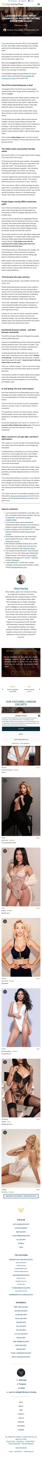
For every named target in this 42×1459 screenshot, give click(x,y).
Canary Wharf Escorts (21, 1291)
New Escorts (21, 1232)
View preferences (21, 740)
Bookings (21, 1426)
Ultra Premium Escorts (21, 1236)
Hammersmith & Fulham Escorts (21, 1295)
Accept (21, 729)
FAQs (21, 1247)
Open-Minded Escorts (21, 1341)
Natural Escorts (21, 1311)
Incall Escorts (21, 1318)
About (21, 1406)
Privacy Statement (24, 743)
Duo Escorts (21, 1330)
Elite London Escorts (21, 1224)
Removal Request (28, 1443)
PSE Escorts (21, 1349)
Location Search (21, 1228)
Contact (21, 1414)
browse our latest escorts (19, 496)
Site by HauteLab (21, 1448)
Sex (37, 30)
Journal (21, 1243)
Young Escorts (21, 1315)
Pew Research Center (27, 548)
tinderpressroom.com (19, 567)
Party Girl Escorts (21, 1307)
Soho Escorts (21, 1284)
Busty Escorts (21, 1345)
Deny (21, 734)
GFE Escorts (21, 1338)
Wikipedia (15, 560)
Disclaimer (20, 1441)
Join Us (21, 1418)
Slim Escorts (21, 1322)
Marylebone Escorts (21, 1281)
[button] (39, 716)
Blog (21, 1402)
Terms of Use (10, 1441)
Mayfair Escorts (21, 1278)
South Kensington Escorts (21, 1271)
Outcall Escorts (21, 1334)
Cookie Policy (15, 743)
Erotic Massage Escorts (21, 1357)
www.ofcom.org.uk (12, 541)
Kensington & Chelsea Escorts (21, 1259)
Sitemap (21, 1430)
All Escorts (21, 1239)
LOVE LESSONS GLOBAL (26, 527)
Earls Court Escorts (21, 1262)
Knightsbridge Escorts (21, 1268)
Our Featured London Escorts (21, 703)
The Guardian (31, 555)
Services (21, 1422)
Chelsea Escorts (21, 1265)
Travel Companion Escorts (21, 1353)
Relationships (31, 30)
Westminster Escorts (21, 1275)
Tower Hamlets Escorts (21, 1288)
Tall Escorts (21, 1326)
